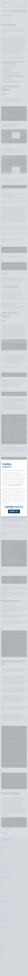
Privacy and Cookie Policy (14, 485)
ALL (14, 511)
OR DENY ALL (14, 507)
